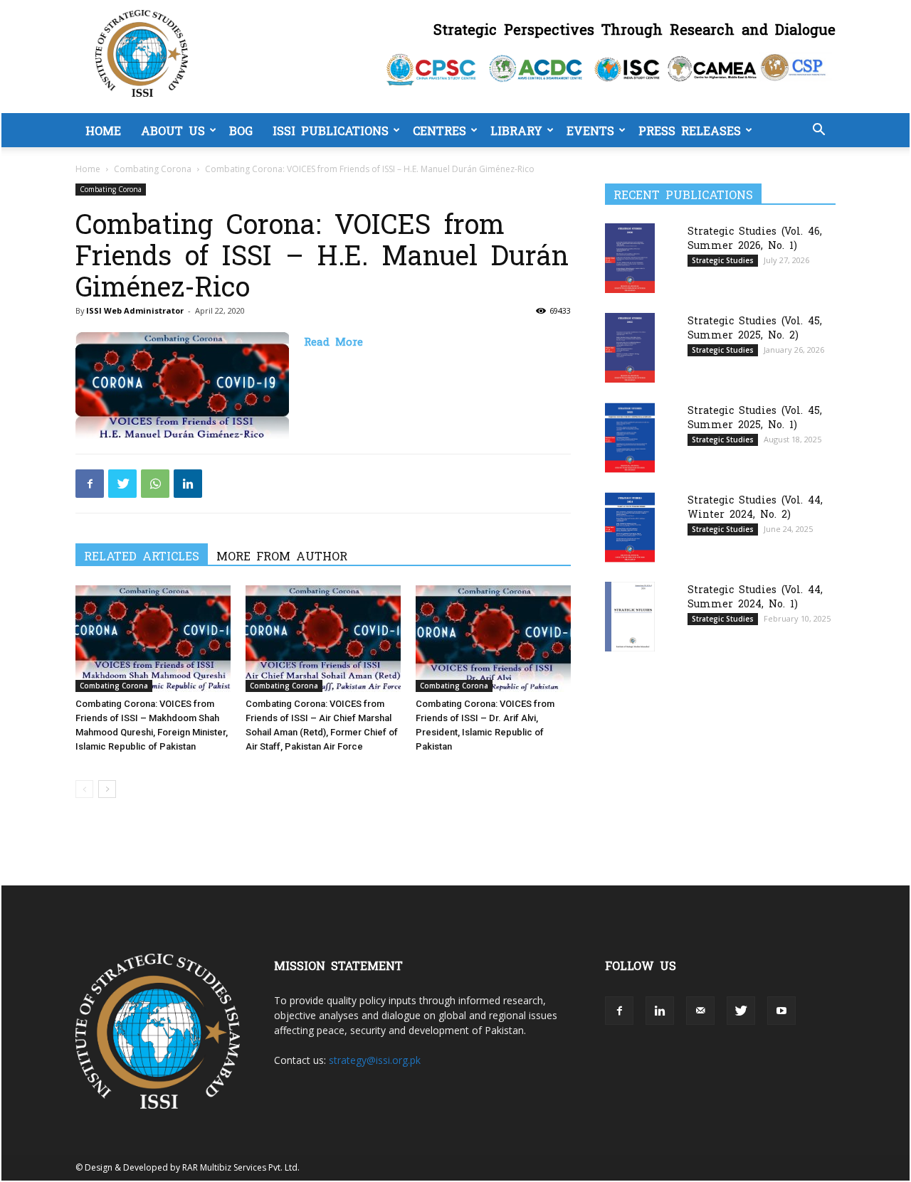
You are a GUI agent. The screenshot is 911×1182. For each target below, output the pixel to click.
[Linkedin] (188, 483)
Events (590, 130)
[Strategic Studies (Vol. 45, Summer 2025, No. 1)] (630, 438)
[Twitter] (122, 483)
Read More (333, 341)
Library (516, 130)
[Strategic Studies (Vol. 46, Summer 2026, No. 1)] (630, 257)
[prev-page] (84, 789)
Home (103, 130)
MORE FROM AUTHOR (281, 555)
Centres (439, 130)
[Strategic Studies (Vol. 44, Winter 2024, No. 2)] (630, 527)
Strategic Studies (723, 260)
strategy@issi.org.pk (375, 1060)
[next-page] (107, 789)
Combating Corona (152, 169)
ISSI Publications (331, 130)
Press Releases (689, 130)
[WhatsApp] (155, 483)
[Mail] (700, 1010)
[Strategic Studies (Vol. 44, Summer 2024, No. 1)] (630, 616)
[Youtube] (781, 1010)
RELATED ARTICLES (141, 555)
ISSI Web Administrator (135, 310)
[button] (818, 131)
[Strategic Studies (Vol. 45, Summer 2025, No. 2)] (630, 347)
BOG (241, 130)
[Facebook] (89, 483)
